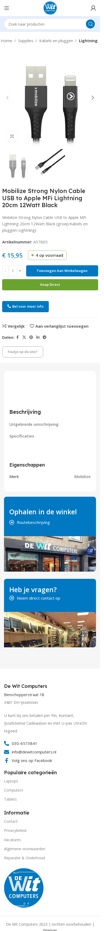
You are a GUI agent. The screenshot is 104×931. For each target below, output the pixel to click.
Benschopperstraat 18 (24, 694)
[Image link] (24, 887)
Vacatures (12, 839)
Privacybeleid (15, 830)
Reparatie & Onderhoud (24, 857)
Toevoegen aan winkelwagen (62, 270)
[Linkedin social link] (38, 337)
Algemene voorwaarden (24, 848)
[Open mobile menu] (6, 8)
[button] (7, 97)
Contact (11, 821)
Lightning (88, 40)
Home (6, 40)
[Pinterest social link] (31, 337)
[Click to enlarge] (12, 136)
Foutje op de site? (23, 351)
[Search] (90, 24)
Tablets (10, 799)
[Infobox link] (26, 686)
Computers (13, 790)
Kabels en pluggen (56, 40)
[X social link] (24, 337)
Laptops (11, 781)
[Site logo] (50, 7)
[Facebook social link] (17, 337)
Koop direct (50, 284)
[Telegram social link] (44, 337)
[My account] (93, 8)
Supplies (25, 40)
